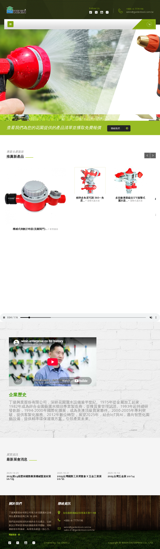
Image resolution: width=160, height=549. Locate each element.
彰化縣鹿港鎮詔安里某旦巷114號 (79, 512)
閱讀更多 (13, 534)
